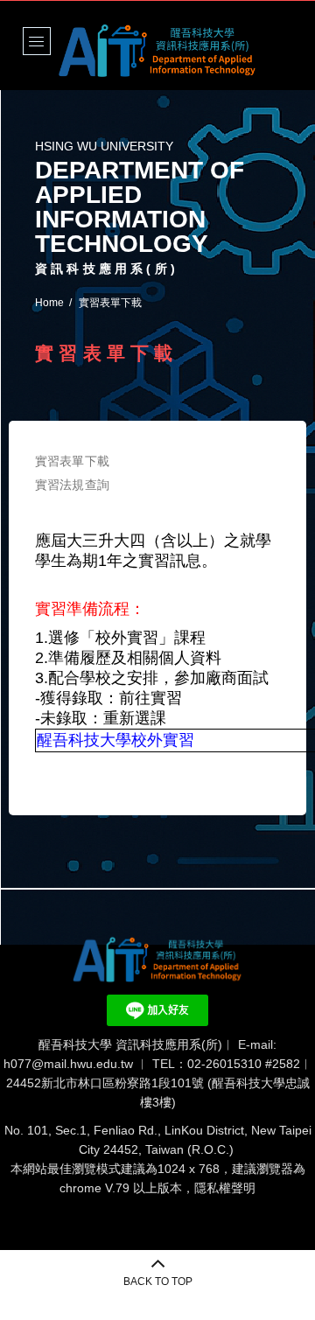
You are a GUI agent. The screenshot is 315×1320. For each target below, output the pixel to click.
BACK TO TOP (157, 1281)
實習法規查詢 (72, 485)
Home (49, 303)
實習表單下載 (72, 461)
